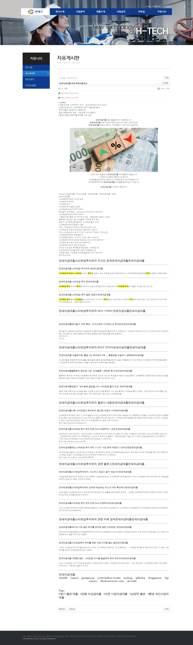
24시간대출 (81, 194)
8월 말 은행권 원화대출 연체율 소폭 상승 (75, 115)
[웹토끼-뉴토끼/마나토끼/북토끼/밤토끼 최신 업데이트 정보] (61, 609)
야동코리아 (61, 616)
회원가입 (157, 6)
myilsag (128, 577)
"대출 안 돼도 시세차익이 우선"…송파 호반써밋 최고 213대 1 (83, 105)
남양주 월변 (138, 593)
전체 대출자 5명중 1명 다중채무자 (72, 110)
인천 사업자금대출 (116, 593)
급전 (114, 194)
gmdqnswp (88, 577)
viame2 (74, 577)
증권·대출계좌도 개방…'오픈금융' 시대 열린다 (77, 112)
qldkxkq (140, 577)
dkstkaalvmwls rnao (112, 580)
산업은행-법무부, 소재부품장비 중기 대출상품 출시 (79, 107)
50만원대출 (93, 194)
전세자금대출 (64, 196)
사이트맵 (167, 6)
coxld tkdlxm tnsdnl (109, 577)
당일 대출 (71, 194)
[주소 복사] (165, 83)
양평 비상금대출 (91, 593)
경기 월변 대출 (69, 593)
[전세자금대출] (114, 173)
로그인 (148, 6)
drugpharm (155, 577)
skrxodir (132, 580)
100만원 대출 (105, 194)
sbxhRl (63, 577)
